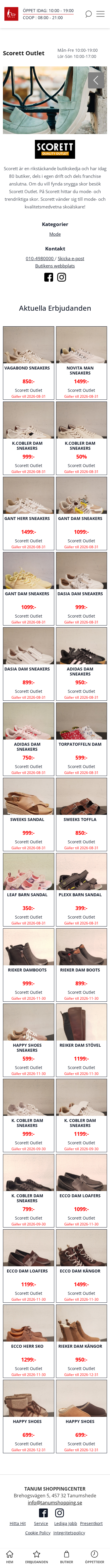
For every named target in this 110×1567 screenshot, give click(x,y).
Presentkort (91, 1523)
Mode (55, 234)
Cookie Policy (37, 1533)
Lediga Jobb (65, 1523)
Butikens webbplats (55, 266)
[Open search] (88, 14)
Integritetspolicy (69, 1533)
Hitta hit (18, 1523)
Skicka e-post (71, 258)
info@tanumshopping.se (55, 1502)
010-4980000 (40, 258)
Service (41, 1523)
